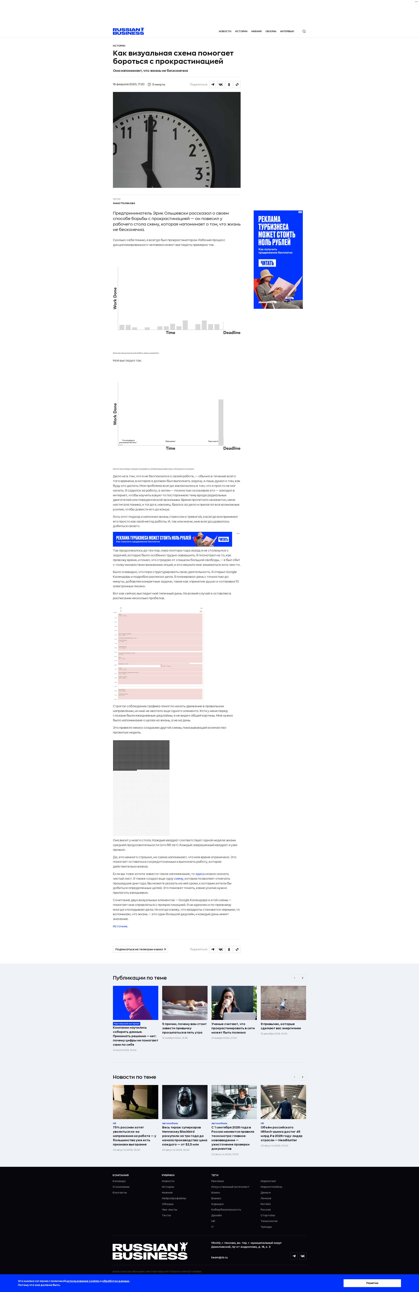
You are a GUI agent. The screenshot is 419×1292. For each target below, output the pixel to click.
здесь (200, 873)
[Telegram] (294, 1256)
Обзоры (270, 31)
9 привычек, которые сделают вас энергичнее (281, 1026)
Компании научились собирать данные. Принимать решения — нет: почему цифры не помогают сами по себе (135, 1036)
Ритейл (266, 1204)
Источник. (120, 926)
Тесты (166, 1215)
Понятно (372, 1283)
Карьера (217, 1204)
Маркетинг (268, 1181)
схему (178, 878)
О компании (121, 1187)
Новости (225, 31)
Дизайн (216, 1215)
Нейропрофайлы (174, 1198)
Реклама (217, 1181)
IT (212, 1227)
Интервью (287, 31)
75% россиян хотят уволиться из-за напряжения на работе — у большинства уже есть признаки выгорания (134, 1136)
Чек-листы (169, 1209)
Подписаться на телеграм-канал (139, 949)
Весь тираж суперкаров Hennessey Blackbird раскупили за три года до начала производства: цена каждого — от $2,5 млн (184, 1136)
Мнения (256, 31)
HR (213, 1221)
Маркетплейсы (271, 1187)
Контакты (120, 1192)
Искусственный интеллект (230, 1187)
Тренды (266, 1227)
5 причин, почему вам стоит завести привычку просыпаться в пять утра (184, 1028)
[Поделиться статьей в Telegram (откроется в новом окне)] (212, 84)
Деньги (266, 1192)
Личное (266, 1198)
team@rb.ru (219, 1257)
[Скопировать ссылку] (237, 84)
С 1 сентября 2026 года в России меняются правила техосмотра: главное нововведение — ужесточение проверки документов (232, 1138)
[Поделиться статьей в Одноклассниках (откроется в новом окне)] (229, 84)
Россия (266, 1209)
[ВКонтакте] (302, 1256)
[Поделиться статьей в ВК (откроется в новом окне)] (220, 84)
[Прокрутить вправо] (302, 978)
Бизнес (216, 1198)
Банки (215, 1192)
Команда (119, 1181)
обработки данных (116, 1281)
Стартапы (268, 1215)
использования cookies (83, 1281)
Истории (241, 31)
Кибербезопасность (226, 1209)
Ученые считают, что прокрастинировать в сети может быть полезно (233, 1028)
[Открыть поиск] (304, 31)
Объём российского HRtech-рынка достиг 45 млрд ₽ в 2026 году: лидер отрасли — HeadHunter (281, 1134)
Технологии (269, 1221)
